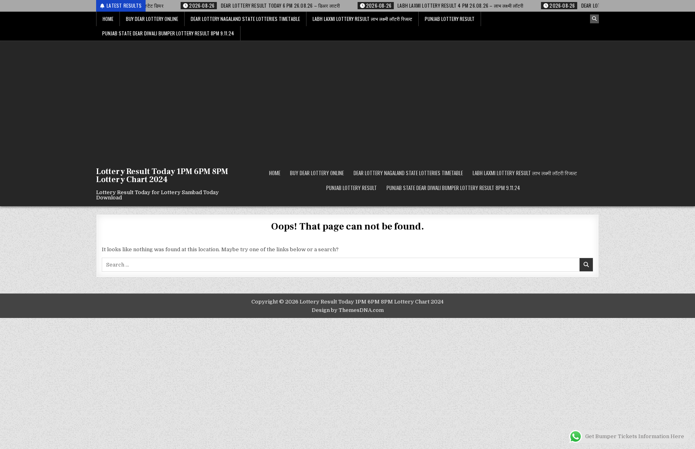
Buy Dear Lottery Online (152, 18)
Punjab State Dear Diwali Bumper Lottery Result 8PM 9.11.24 (168, 33)
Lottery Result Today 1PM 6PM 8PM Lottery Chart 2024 (162, 175)
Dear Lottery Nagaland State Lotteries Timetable (245, 18)
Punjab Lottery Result (450, 18)
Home (108, 18)
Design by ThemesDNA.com (348, 310)
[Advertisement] (347, 101)
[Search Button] (594, 18)
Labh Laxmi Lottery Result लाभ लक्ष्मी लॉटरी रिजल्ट (362, 18)
